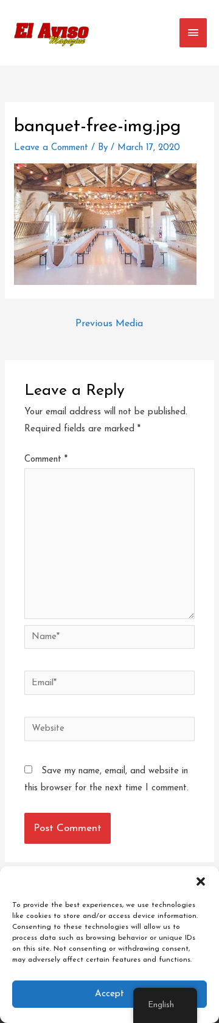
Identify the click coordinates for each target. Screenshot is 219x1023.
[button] (201, 881)
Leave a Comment (51, 147)
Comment (46, 459)
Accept (109, 994)
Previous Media (109, 324)
